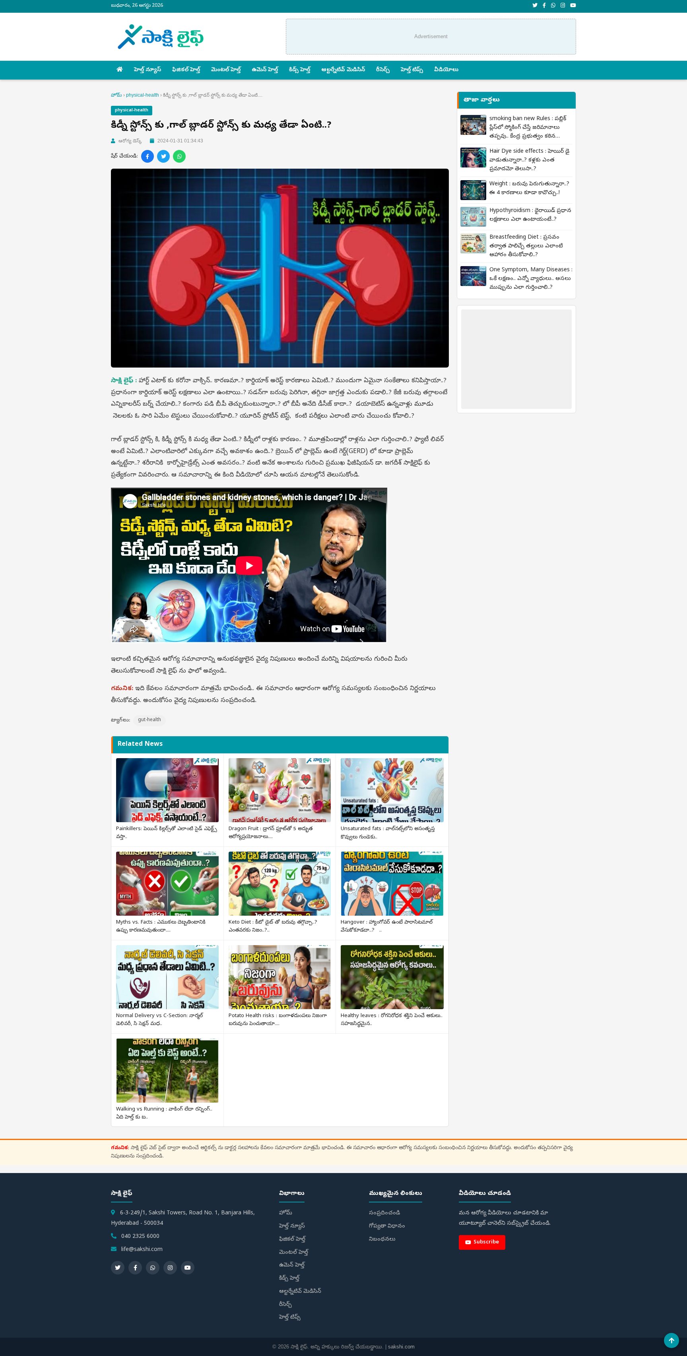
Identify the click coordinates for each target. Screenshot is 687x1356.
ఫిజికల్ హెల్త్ (186, 70)
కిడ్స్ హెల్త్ (299, 70)
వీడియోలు (446, 70)
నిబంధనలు (382, 1239)
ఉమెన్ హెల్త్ (265, 70)
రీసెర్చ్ (383, 70)
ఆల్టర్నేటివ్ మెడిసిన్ (343, 70)
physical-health (142, 95)
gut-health (149, 720)
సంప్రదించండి (384, 1213)
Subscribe (486, 1242)
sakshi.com (401, 1347)
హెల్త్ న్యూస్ (147, 70)
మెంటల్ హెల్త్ (226, 70)
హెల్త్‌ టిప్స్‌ (412, 70)
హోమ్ (116, 95)
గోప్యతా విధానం (387, 1226)
